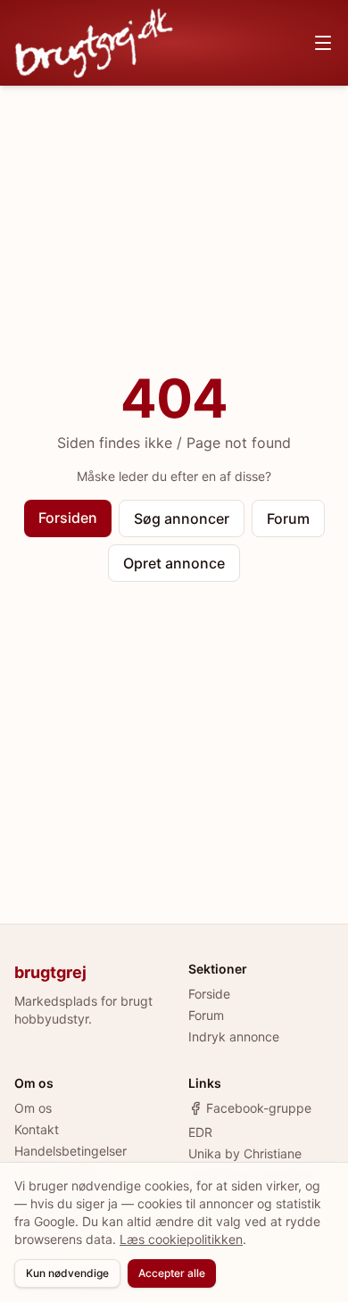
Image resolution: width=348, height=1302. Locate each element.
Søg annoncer (181, 518)
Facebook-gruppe (258, 1107)
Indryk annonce (233, 1036)
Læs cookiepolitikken (181, 1239)
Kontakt (36, 1129)
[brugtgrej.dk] (94, 43)
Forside (209, 993)
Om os (33, 1107)
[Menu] (323, 43)
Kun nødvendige (67, 1273)
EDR (200, 1132)
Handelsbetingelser (70, 1150)
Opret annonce (174, 563)
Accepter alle (171, 1273)
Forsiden (67, 518)
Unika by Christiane (245, 1153)
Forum (288, 518)
